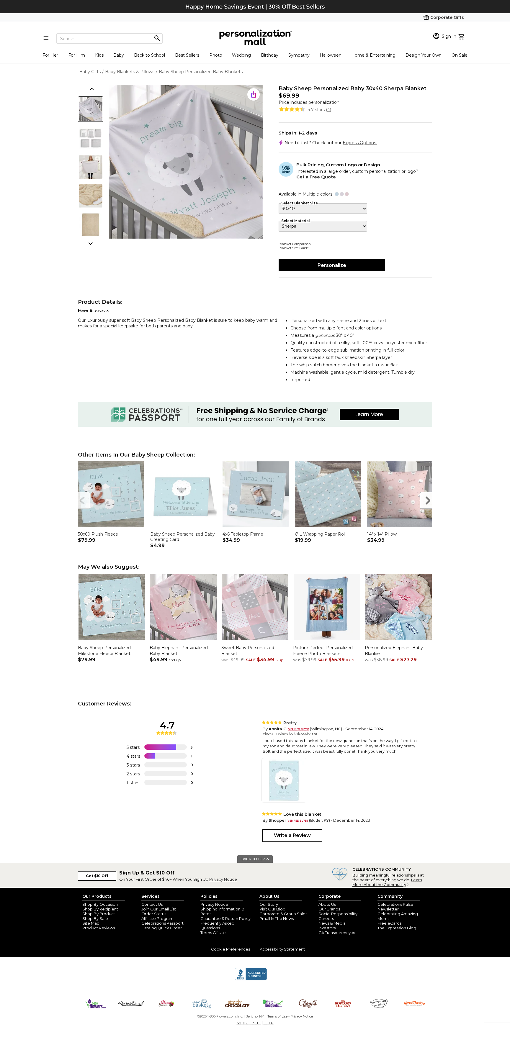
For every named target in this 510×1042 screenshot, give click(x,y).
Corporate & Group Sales (283, 913)
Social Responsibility (337, 913)
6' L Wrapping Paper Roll (320, 534)
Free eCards (389, 923)
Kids (99, 55)
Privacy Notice (223, 879)
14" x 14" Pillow (382, 534)
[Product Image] (186, 162)
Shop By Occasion (100, 904)
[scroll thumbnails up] (91, 89)
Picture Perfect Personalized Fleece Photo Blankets (323, 650)
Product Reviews (98, 928)
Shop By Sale (95, 918)
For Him (76, 55)
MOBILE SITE (249, 1022)
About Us (327, 904)
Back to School (149, 55)
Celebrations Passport (162, 923)
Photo (215, 55)
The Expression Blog (396, 928)
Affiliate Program (157, 918)
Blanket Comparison (295, 244)
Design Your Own (424, 55)
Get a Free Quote (316, 177)
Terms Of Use (213, 932)
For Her (50, 55)
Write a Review (292, 835)
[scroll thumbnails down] (91, 243)
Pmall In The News (276, 918)
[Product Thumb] (90, 109)
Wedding (241, 55)
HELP (269, 1022)
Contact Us (152, 904)
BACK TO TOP (253, 859)
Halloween (330, 55)
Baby (118, 55)
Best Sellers (187, 55)
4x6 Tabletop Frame (243, 534)
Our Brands (329, 909)
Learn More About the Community (387, 882)
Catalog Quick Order (161, 928)
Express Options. (360, 142)
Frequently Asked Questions (217, 925)
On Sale (460, 55)
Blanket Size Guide (294, 248)
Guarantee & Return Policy (225, 918)
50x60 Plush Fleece (98, 534)
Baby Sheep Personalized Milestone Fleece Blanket (104, 650)
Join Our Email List (158, 909)
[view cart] (462, 36)
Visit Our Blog (272, 909)
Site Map (90, 923)
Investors (327, 928)
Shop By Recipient (100, 909)
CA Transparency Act (338, 932)
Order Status (153, 913)
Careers (326, 918)
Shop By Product (98, 913)
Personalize (332, 265)
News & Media (332, 923)
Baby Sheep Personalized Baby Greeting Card (182, 536)
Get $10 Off (97, 876)
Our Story (268, 904)
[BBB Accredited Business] (251, 979)
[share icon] (253, 94)
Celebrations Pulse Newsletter (395, 906)
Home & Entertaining (373, 55)
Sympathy (299, 55)
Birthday (269, 55)
